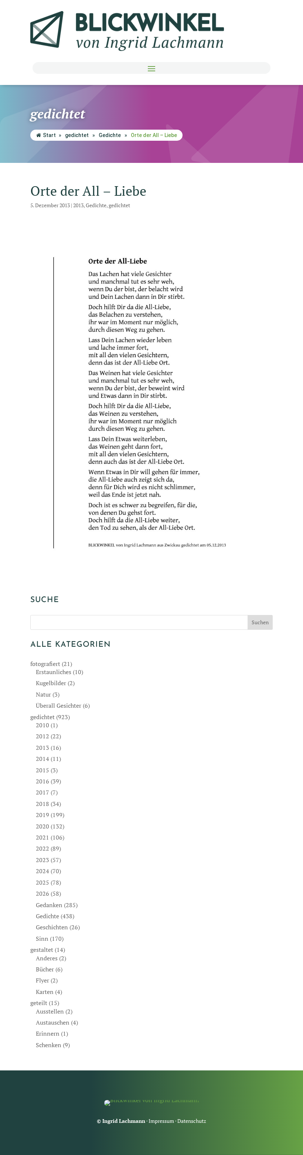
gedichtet (77, 135)
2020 (42, 826)
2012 (42, 736)
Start (49, 135)
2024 (42, 871)
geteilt (38, 1003)
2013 (78, 205)
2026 (42, 893)
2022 (42, 848)
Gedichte (110, 135)
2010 (42, 725)
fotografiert (45, 664)
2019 (42, 815)
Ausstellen (50, 1011)
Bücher (45, 969)
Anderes (47, 958)
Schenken (48, 1045)
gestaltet (41, 950)
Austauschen (52, 1022)
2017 (42, 792)
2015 (42, 770)
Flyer (42, 980)
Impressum (161, 1120)
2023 (42, 860)
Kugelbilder (51, 683)
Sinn (42, 938)
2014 (42, 759)
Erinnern (47, 1033)
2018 (42, 804)
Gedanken (49, 905)
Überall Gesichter (58, 705)
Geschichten (52, 927)
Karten (45, 992)
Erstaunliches (53, 672)
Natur (43, 694)
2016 (42, 781)
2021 (42, 837)
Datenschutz (191, 1120)
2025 (42, 882)
